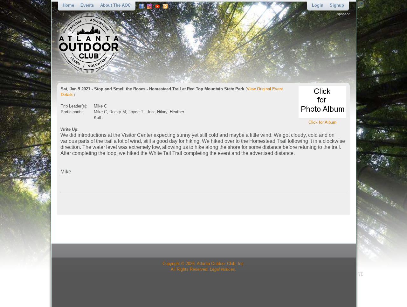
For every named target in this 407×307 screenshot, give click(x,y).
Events (87, 5)
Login (317, 5)
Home (68, 5)
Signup (337, 5)
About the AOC (115, 5)
